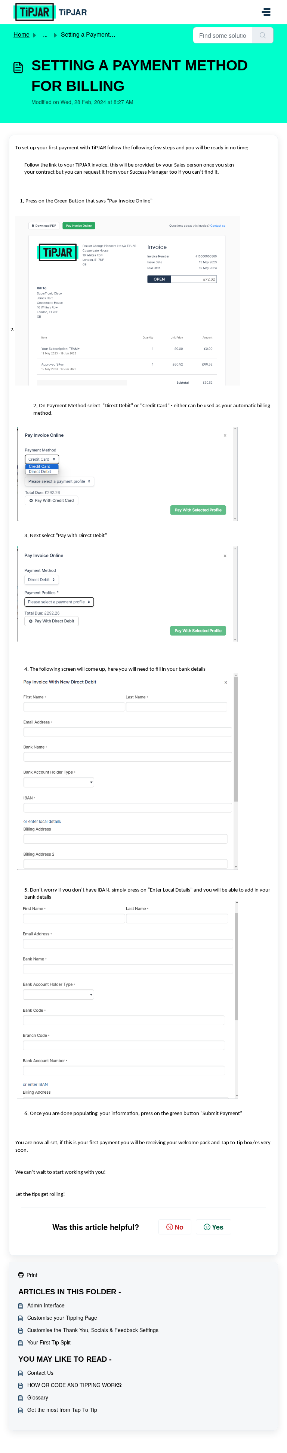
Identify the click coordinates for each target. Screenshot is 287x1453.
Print (32, 1275)
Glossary (37, 1397)
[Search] (263, 35)
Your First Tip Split (49, 1342)
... (45, 34)
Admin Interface (46, 1305)
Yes (217, 1227)
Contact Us (40, 1372)
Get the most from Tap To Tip (62, 1409)
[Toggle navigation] (266, 12)
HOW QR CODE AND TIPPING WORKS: (75, 1385)
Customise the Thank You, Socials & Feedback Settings (92, 1330)
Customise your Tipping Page (62, 1317)
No (179, 1227)
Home (21, 34)
